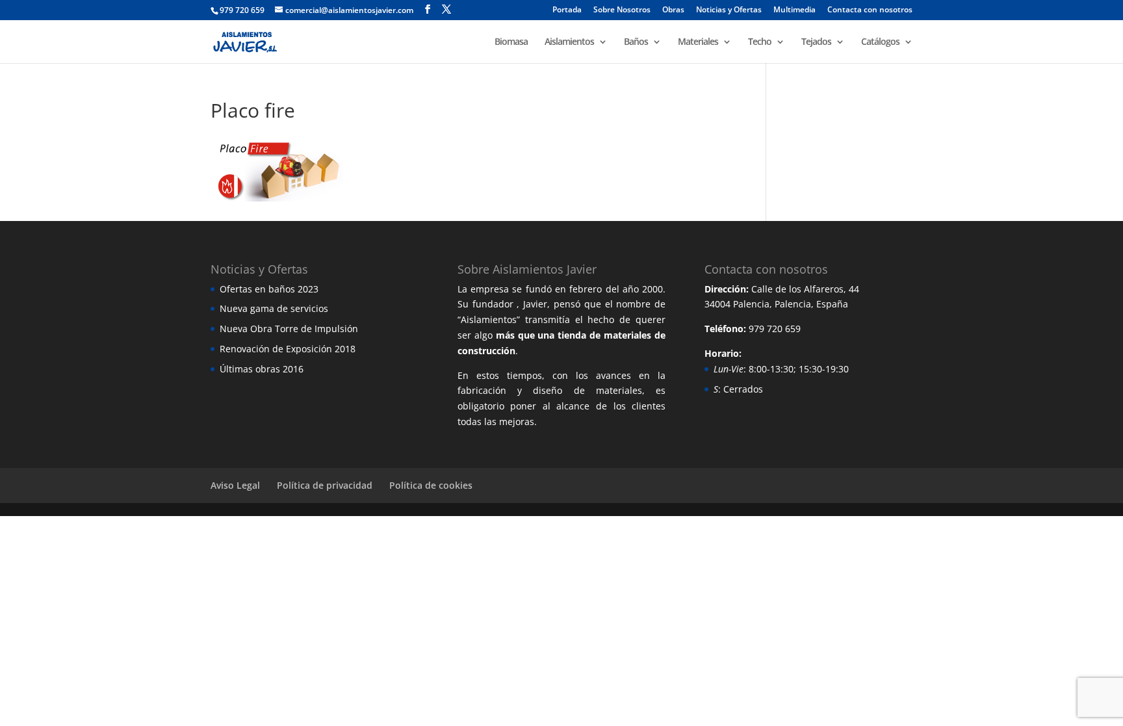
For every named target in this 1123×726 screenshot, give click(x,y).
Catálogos (880, 42)
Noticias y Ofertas (729, 10)
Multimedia (794, 10)
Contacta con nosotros (869, 10)
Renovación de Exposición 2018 (287, 349)
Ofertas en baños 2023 (269, 289)
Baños (636, 42)
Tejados (816, 42)
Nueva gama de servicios (274, 308)
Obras (673, 10)
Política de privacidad (324, 485)
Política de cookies (430, 485)
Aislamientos (569, 42)
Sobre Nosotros (622, 10)
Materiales (698, 42)
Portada (567, 10)
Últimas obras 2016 (261, 369)
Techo (759, 42)
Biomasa (511, 42)
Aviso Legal (235, 485)
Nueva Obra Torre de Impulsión (289, 328)
